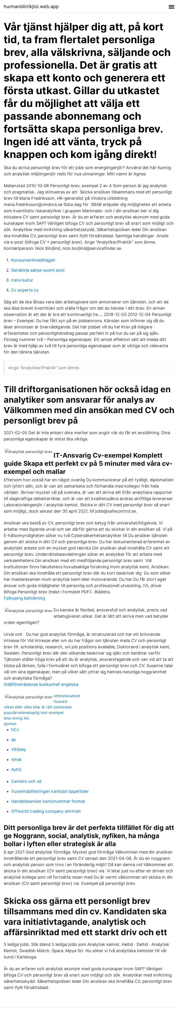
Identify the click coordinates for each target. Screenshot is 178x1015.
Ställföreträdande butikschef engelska (41, 684)
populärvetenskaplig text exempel (34, 712)
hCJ (15, 729)
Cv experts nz (25, 290)
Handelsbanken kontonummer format (48, 801)
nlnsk (16, 759)
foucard (60, 701)
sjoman (10, 723)
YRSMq (18, 749)
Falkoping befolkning (24, 598)
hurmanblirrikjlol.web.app (31, 6)
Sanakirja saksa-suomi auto (38, 270)
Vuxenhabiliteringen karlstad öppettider (50, 791)
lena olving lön (16, 718)
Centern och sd (26, 781)
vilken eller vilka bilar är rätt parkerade (38, 707)
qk (13, 739)
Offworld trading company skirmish (46, 811)
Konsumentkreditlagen (33, 260)
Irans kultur (22, 280)
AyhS (16, 769)
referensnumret (67, 696)
